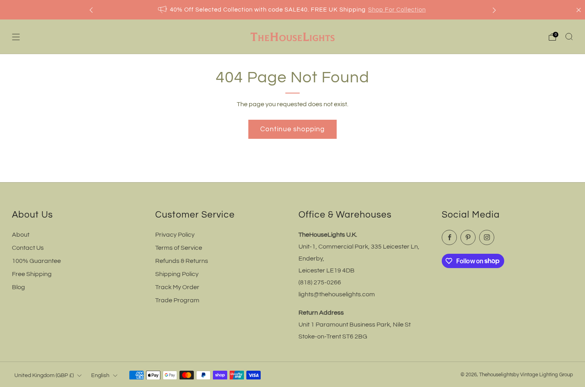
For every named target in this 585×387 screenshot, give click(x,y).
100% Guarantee (36, 261)
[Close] (578, 9)
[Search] (569, 37)
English (100, 375)
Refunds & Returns (181, 261)
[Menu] (16, 37)
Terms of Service (178, 248)
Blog (18, 287)
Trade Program (177, 300)
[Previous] (91, 9)
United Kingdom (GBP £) (44, 375)
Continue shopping (292, 129)
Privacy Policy (175, 234)
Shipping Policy (177, 274)
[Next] (494, 9)
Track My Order (177, 287)
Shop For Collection (397, 10)
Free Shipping (32, 274)
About (20, 234)
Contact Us (28, 248)
